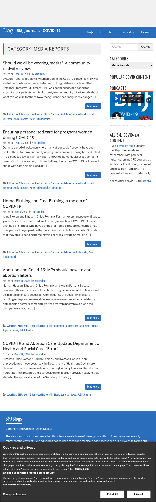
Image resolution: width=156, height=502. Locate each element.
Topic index (126, 32)
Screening (57, 187)
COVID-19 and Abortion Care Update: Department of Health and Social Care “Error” (52, 346)
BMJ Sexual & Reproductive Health (24, 114)
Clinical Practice (51, 114)
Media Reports (21, 119)
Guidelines (65, 114)
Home (145, 32)
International (79, 114)
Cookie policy (82, 469)
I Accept (138, 494)
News (32, 119)
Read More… (93, 106)
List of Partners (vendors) (17, 484)
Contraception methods (66, 325)
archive (147, 181)
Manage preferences (14, 494)
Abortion (11, 325)
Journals (105, 32)
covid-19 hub (125, 146)
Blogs (89, 32)
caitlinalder (40, 74)
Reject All (112, 494)
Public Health (43, 119)
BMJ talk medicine (118, 125)
